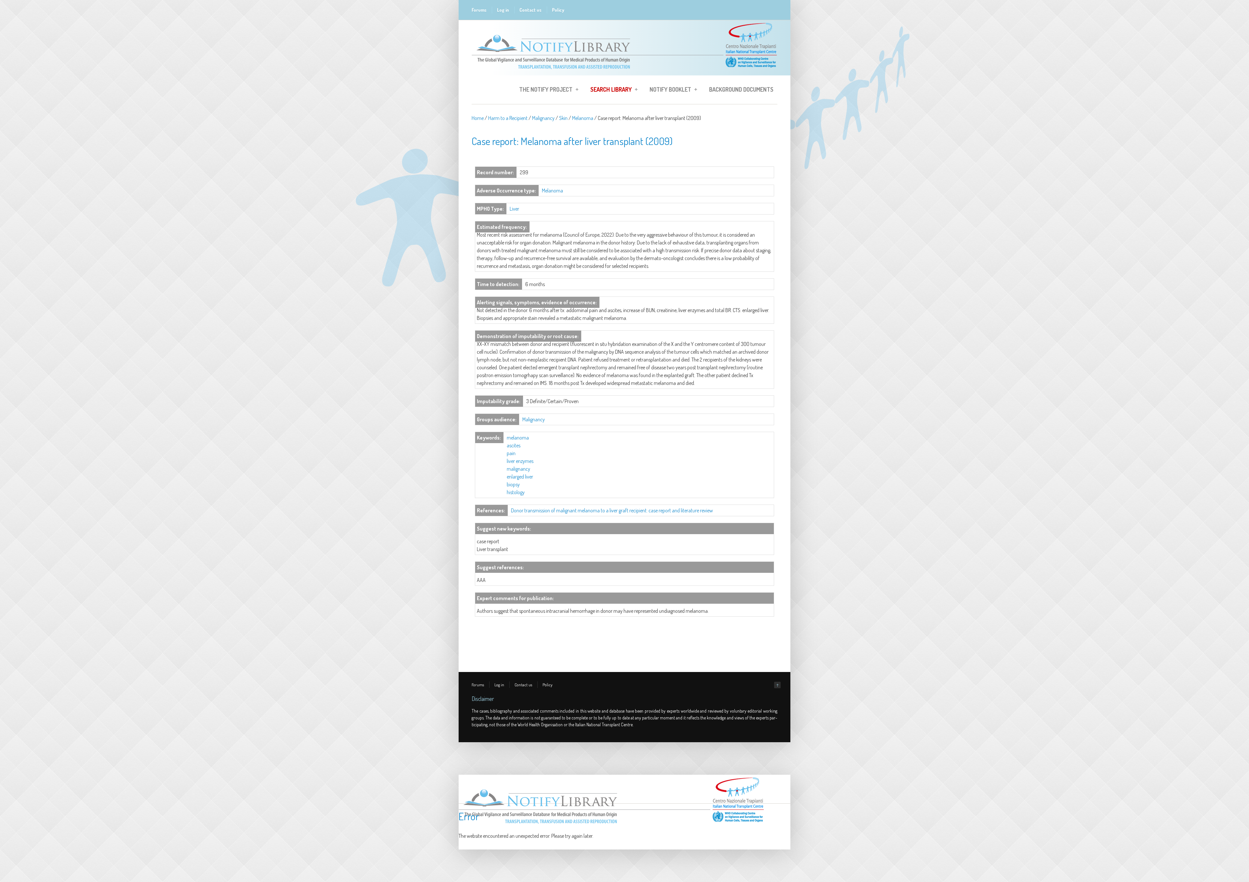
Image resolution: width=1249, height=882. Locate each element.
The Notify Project (543, 90)
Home (478, 118)
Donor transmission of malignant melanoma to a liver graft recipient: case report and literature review (612, 510)
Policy (558, 10)
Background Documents (741, 89)
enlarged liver (520, 476)
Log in (503, 10)
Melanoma (582, 118)
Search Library (609, 90)
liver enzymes (520, 461)
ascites (513, 445)
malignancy (518, 469)
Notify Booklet (668, 90)
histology (516, 492)
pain (511, 453)
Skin (563, 118)
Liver (514, 208)
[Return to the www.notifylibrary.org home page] (624, 72)
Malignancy (543, 118)
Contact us (530, 10)
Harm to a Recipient (508, 118)
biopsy (513, 484)
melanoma (518, 437)
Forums (479, 10)
